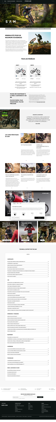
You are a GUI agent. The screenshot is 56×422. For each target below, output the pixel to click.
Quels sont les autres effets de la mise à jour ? (13, 375)
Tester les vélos (19, 1)
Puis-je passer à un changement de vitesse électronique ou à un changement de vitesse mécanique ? (21, 270)
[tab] (28, 254)
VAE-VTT (29, 404)
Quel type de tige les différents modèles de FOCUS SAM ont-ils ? (16, 261)
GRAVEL (29, 408)
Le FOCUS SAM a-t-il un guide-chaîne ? (12, 263)
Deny (13, 217)
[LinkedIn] (3, 405)
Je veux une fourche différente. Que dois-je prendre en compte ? (16, 297)
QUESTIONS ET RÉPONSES (45, 404)
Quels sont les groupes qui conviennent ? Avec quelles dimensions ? (16, 327)
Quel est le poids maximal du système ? (12, 321)
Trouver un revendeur (11, 1)
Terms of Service (23, 398)
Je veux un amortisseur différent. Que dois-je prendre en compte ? (16, 350)
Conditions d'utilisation (19, 416)
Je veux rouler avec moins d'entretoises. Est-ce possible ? (15, 362)
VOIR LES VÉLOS (13, 28)
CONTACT (43, 412)
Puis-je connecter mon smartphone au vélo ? (13, 289)
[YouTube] (5, 405)
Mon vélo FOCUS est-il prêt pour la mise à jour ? (14, 370)
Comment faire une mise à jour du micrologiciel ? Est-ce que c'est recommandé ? (18, 291)
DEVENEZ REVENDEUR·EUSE (18, 409)
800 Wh (24, 74)
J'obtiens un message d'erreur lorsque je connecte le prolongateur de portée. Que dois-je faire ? (20, 310)
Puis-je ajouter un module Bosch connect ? (13, 308)
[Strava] (6, 405)
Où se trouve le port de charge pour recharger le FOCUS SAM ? (16, 304)
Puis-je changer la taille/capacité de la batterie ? (13, 286)
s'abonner (40, 397)
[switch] (24, 214)
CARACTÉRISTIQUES (29, 28)
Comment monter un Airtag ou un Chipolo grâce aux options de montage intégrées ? (18, 340)
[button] (2, 1)
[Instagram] (2, 405)
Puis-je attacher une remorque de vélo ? (12, 337)
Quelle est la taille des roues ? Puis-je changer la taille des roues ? (16, 325)
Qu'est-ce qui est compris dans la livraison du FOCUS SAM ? (15, 342)
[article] (21, 71)
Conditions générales (4, 416)
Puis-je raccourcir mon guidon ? (11, 276)
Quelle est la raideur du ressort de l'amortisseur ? (14, 354)
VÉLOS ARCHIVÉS (44, 409)
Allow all (39, 217)
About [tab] (20, 203)
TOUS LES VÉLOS (30, 409)
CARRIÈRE (16, 408)
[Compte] (53, 1)
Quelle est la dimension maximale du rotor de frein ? (14, 318)
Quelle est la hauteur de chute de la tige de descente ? (14, 265)
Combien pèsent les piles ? (11, 302)
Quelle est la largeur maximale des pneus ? (13, 323)
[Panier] (52, 1)
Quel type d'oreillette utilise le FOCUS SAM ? (13, 272)
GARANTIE (43, 405)
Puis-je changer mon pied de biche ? (12, 267)
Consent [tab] (14, 203)
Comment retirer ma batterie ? (11, 293)
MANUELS (43, 408)
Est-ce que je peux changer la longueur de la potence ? (14, 274)
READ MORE (38, 123)
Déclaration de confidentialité (11, 416)
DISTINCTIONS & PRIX (18, 411)
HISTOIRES (16, 410)
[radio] (22, 74)
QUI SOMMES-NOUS (17, 404)
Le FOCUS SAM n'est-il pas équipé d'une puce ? (13, 360)
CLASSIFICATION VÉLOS (45, 410)
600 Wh (22, 74)
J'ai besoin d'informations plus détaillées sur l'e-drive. (14, 306)
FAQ (44, 28)
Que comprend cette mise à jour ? (12, 372)
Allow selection (17, 217)
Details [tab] (18, 203)
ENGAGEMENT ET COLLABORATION (19, 405)
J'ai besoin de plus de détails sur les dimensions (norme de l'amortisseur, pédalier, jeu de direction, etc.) (21, 329)
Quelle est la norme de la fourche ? (12, 316)
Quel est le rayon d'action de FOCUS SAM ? (13, 352)
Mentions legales (24, 416)
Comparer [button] (24, 78)
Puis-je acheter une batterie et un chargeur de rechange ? (15, 284)
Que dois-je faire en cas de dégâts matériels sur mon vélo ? (15, 282)
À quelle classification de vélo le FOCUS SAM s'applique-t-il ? (15, 364)
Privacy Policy (20, 398)
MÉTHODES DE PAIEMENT (45, 411)
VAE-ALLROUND (30, 405)
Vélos (5, 1)
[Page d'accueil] (28, 1)
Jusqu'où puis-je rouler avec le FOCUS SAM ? (13, 295)
